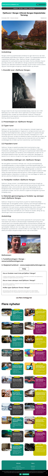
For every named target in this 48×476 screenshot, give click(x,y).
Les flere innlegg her (24, 298)
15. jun (17, 336)
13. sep (40, 444)
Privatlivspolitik (26, 474)
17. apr (40, 363)
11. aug (17, 309)
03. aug (39, 430)
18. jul (40, 323)
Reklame (15, 8)
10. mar (39, 376)
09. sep (16, 430)
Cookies (26, 8)
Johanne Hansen (14, 18)
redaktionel (43, 18)
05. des (16, 417)
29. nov (39, 417)
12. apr (17, 376)
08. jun (39, 336)
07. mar (16, 390)
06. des (39, 403)
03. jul (17, 444)
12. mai (16, 350)
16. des (17, 403)
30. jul (17, 323)
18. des (40, 390)
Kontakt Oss (32, 8)
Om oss (21, 8)
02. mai (16, 363)
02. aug (39, 309)
